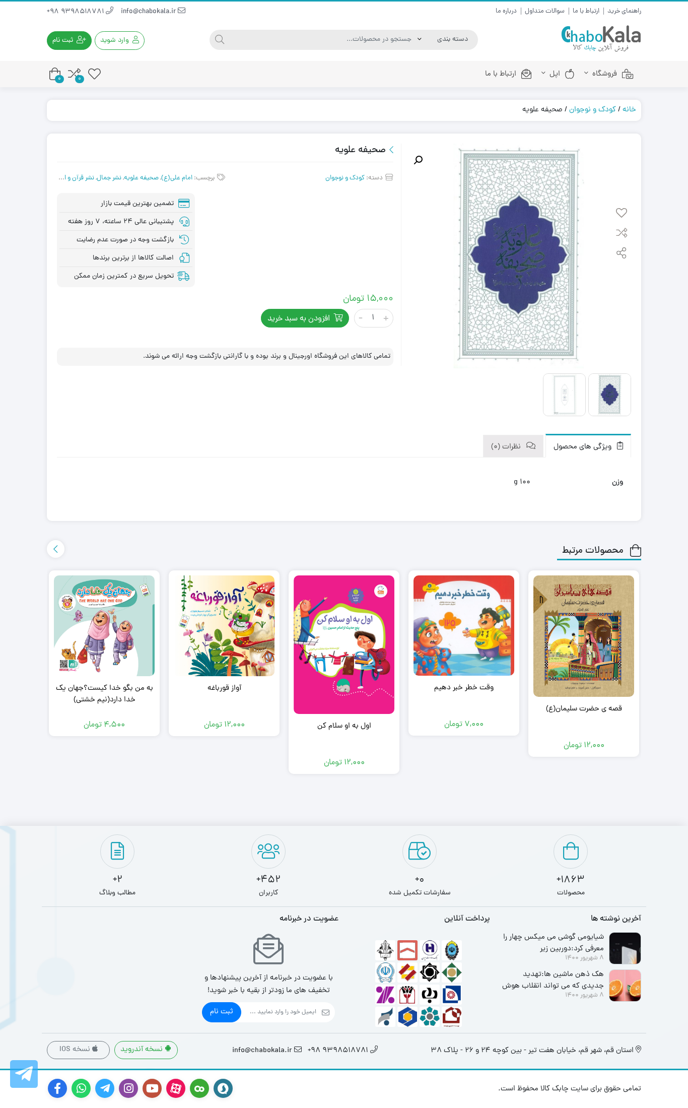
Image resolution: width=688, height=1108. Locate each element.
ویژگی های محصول (583, 447)
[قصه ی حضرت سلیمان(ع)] (583, 635)
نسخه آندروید (142, 1050)
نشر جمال (109, 178)
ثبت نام (221, 1012)
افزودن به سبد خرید (298, 319)
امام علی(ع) (176, 178)
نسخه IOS (75, 1050)
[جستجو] (220, 40)
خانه (629, 110)
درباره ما (506, 11)
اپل (554, 74)
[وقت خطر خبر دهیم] (464, 625)
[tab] (588, 446)
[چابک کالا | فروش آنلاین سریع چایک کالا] (601, 39)
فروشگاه (604, 74)
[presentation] (55, 549)
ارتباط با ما (586, 11)
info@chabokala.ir (149, 12)
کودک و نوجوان (592, 110)
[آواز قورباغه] (224, 625)
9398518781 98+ (76, 12)
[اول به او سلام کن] (344, 644)
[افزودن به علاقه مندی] (621, 214)
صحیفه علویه (141, 178)
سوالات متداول (545, 11)
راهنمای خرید (624, 11)
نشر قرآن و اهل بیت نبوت (61, 178)
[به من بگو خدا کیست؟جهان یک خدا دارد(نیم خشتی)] (104, 625)
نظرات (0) (507, 447)
